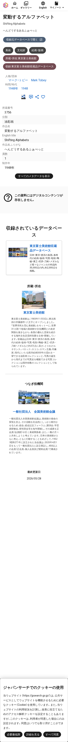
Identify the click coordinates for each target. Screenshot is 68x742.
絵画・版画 (37, 50)
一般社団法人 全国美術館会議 (34, 411)
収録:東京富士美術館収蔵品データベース (29, 66)
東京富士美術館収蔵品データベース (43, 248)
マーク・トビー (18, 80)
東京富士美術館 (34, 312)
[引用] (32, 97)
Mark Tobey (38, 80)
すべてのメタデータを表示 (34, 176)
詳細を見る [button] (32, 734)
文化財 (21, 50)
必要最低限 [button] (13, 734)
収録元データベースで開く (22, 39)
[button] (57, 5)
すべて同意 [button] (52, 734)
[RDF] (24, 97)
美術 (8, 50)
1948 (24, 88)
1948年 (13, 88)
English (43, 7)
